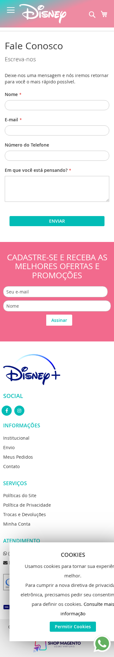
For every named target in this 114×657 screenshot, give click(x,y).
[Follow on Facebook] (7, 411)
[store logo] (42, 14)
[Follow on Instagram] (19, 411)
